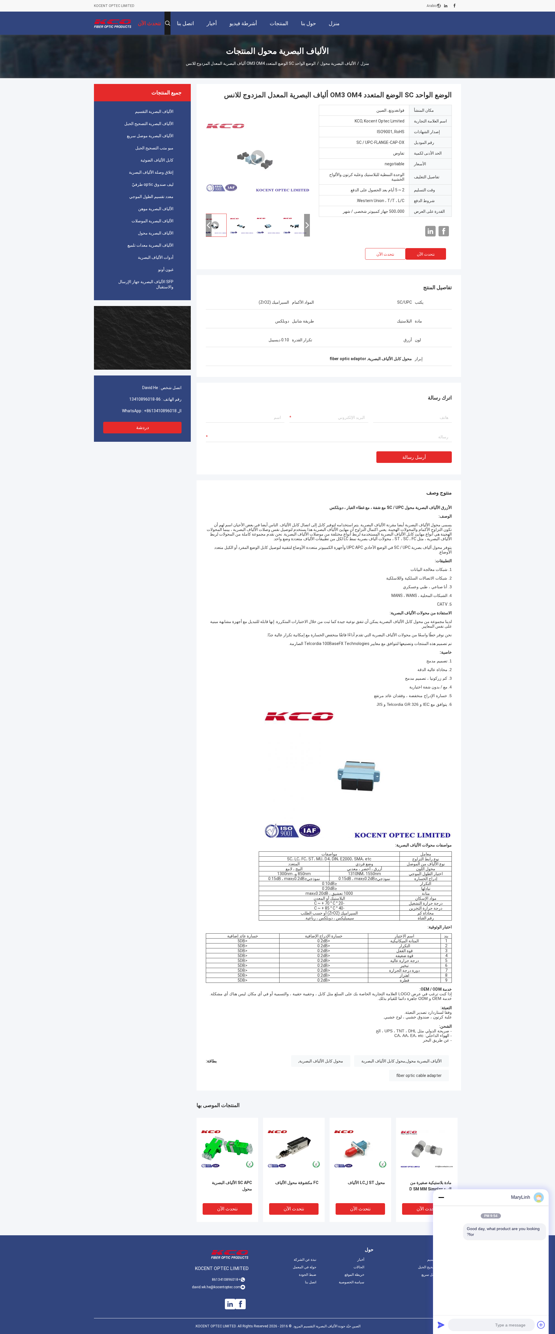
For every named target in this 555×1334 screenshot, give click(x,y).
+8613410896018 (160, 410)
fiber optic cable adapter (419, 1075)
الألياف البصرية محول (338, 63)
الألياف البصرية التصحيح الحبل (148, 123)
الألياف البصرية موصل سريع (150, 135)
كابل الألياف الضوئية (156, 160)
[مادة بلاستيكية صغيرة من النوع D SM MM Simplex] (427, 1148)
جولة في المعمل (304, 1267)
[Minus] (441, 1197)
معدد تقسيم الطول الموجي (151, 196)
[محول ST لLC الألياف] (360, 1148)
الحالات (359, 1267)
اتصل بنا (310, 1282)
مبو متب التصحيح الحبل (154, 148)
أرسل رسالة (414, 457)
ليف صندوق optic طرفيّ (152, 184)
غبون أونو (165, 269)
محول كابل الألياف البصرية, (320, 1061)
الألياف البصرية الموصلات (152, 221)
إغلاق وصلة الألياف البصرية (151, 172)
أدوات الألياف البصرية (155, 257)
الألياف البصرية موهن (155, 208)
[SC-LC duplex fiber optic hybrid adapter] (258, 157)
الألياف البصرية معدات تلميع (150, 245)
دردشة (142, 427)
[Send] (441, 1324)
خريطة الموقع (354, 1275)
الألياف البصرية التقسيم (154, 111)
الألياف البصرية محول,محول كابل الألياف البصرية (401, 1061)
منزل (364, 63)
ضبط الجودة (307, 1275)
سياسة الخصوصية (351, 1282)
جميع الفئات (452, 1282)
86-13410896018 (145, 399)
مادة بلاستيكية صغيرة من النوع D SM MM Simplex (430, 1185)
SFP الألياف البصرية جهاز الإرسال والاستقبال (145, 284)
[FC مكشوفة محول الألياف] (294, 1148)
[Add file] (541, 1324)
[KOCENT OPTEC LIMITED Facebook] (454, 6)
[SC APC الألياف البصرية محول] (227, 1148)
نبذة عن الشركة (305, 1260)
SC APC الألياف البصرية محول (232, 1185)
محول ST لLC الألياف (366, 1182)
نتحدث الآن (426, 254)
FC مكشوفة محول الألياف (297, 1182)
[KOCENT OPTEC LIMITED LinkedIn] (445, 6)
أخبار (360, 1260)
